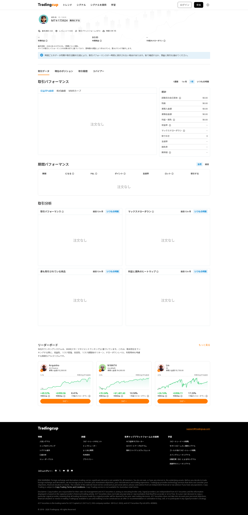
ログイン (184, 4)
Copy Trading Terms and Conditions (70, 487)
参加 (198, 4)
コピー (65, 401)
